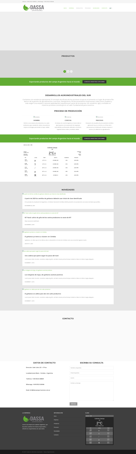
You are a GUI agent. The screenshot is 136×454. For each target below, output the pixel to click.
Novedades (96, 8)
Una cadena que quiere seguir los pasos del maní (42, 256)
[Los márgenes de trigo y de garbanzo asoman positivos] (68, 270)
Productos (79, 8)
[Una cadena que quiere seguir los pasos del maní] (68, 251)
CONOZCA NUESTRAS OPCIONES (94, 81)
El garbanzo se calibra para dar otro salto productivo (43, 294)
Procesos (88, 8)
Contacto (104, 8)
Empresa (71, 8)
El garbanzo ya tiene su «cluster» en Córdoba (40, 237)
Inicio (65, 8)
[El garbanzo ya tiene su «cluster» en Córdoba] (68, 232)
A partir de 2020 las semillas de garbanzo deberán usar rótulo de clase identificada (53, 198)
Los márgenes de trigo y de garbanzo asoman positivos (44, 275)
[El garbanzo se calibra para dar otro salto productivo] (68, 289)
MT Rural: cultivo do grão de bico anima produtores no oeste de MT (48, 217)
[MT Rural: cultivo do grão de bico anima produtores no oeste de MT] (68, 213)
